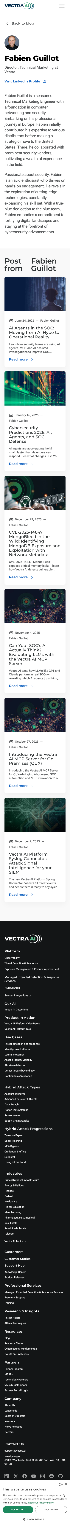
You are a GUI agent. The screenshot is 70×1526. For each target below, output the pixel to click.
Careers (8, 1432)
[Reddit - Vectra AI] (51, 1476)
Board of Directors (14, 1416)
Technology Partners (16, 1379)
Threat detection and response (22, 1043)
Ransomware (12, 1115)
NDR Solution (12, 987)
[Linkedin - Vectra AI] (6, 1476)
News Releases (13, 1426)
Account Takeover (14, 1094)
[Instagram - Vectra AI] (42, 1476)
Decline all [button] (51, 1509)
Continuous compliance (18, 1076)
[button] (35, 1519)
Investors (9, 1421)
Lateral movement (14, 1054)
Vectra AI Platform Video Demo (22, 1023)
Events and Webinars (16, 1354)
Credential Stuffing (15, 1151)
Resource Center (14, 1343)
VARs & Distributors (15, 1385)
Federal (8, 1196)
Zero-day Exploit (13, 1135)
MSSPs (8, 1374)
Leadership (10, 1410)
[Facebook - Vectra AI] (24, 1476)
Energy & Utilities (14, 1185)
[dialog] (35, 1503)
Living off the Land (15, 1162)
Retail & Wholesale (15, 1228)
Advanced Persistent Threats (20, 1099)
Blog (7, 1338)
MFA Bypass (11, 1146)
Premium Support (14, 1297)
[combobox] (61, 1484)
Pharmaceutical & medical (19, 1217)
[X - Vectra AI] (15, 1476)
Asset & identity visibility (18, 1059)
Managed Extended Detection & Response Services (33, 1292)
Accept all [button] (18, 1509)
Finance (9, 1190)
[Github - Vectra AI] (60, 1476)
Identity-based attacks (17, 1049)
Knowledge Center (15, 1272)
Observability (11, 957)
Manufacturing (12, 1212)
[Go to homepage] (19, 6)
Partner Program (14, 1369)
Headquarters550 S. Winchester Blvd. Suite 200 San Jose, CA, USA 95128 (35, 1460)
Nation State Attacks (16, 1110)
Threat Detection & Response (21, 963)
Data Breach (11, 1104)
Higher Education (14, 1207)
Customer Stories (17, 1259)
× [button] (65, 1484)
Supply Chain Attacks (16, 1120)
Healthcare (10, 1201)
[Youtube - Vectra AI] (33, 1476)
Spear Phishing (13, 1140)
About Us (9, 1405)
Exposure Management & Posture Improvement (31, 969)
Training (9, 1303)
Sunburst (9, 1157)
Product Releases (14, 1277)
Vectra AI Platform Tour (17, 1029)
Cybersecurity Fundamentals (20, 1348)
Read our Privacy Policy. (41, 1502)
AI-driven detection (15, 1065)
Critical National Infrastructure (21, 1180)
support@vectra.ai (15, 1450)
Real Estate (10, 1223)
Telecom (9, 1233)
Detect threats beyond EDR (19, 1070)
